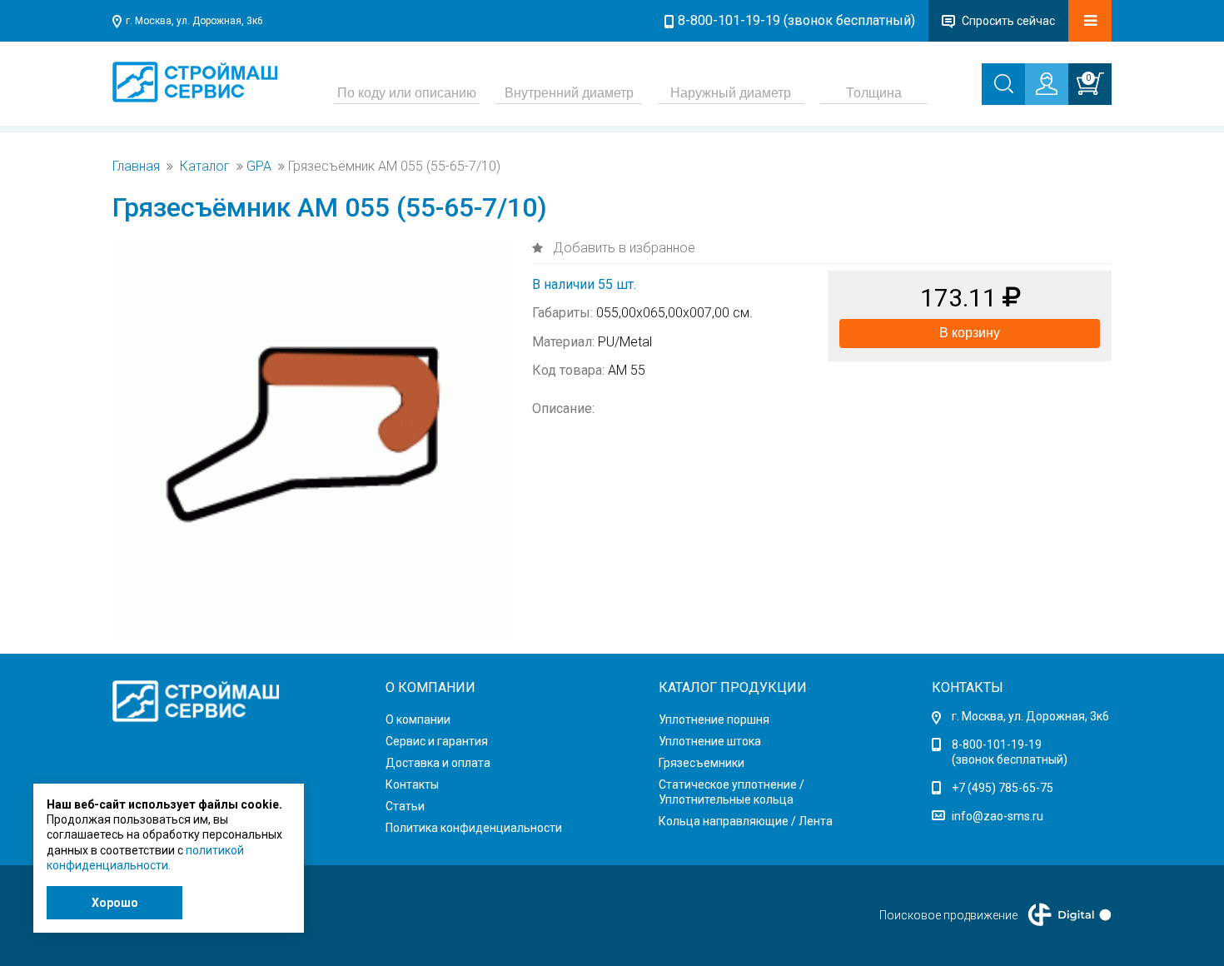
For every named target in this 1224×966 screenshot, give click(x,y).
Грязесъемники (701, 762)
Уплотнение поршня (714, 719)
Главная (136, 166)
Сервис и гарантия (437, 741)
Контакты (412, 784)
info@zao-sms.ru (997, 816)
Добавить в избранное (622, 248)
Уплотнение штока (710, 741)
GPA (258, 166)
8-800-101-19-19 (997, 744)
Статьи (405, 806)
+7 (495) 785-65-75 (1002, 787)
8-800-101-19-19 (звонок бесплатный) (796, 20)
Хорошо (115, 902)
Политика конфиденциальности (474, 827)
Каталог (205, 166)
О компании (418, 719)
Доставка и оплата (438, 762)
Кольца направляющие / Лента (746, 821)
